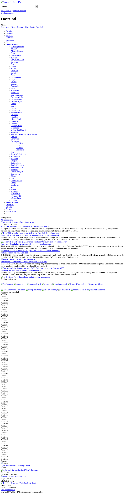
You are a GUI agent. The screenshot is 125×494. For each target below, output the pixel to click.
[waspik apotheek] (59, 284)
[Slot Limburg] (7, 284)
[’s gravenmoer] (20, 284)
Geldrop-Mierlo (17, 97)
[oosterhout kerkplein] (80, 290)
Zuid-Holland (11, 211)
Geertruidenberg (17, 95)
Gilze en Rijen (16, 101)
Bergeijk (14, 58)
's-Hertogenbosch (17, 47)
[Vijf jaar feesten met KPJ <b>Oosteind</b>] (18, 259)
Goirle (13, 104)
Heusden (14, 117)
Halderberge (15, 110)
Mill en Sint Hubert (18, 130)
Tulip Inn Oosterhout (28, 483)
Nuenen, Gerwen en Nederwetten (24, 134)
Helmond (14, 115)
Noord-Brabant (17, 27)
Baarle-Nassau (16, 55)
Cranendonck (16, 77)
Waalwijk (14, 191)
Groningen (10, 40)
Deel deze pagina (7, 13)
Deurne (13, 82)
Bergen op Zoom (17, 60)
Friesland (9, 36)
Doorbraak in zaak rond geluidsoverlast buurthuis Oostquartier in (30, 235)
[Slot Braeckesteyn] (50, 290)
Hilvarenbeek (16, 119)
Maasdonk (15, 128)
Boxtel (13, 73)
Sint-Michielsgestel (18, 165)
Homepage (5, 27)
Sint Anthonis (16, 163)
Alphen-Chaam (17, 51)
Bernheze (14, 62)
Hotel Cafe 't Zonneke (29, 470)
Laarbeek (14, 121)
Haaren (13, 108)
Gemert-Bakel (16, 99)
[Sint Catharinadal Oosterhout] (13, 290)
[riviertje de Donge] (34, 290)
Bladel (13, 66)
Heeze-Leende (16, 112)
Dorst (18, 145)
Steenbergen (15, 174)
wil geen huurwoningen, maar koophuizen (21, 270)
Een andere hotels (8, 490)
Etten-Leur (15, 93)
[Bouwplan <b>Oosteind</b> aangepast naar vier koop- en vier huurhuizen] (30, 251)
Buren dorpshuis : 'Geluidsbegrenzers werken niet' (24, 262)
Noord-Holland (12, 202)
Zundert (14, 200)
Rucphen (14, 159)
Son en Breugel (17, 172)
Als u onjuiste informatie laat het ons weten (17, 222)
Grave (13, 106)
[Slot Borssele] (64, 290)
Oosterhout (29, 27)
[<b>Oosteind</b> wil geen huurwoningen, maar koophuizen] (25, 277)
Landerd (14, 123)
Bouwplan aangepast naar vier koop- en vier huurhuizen (26, 244)
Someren (14, 170)
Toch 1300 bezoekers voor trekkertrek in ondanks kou (25, 226)
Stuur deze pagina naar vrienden (13, 11)
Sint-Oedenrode (17, 167)
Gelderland (10, 38)
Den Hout (19, 143)
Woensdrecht (16, 196)
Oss (12, 152)
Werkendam (15, 194)
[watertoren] (47, 284)
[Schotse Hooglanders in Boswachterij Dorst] (85, 284)
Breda (13, 75)
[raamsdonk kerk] (34, 284)
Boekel (13, 68)
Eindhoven (15, 90)
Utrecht (9, 207)
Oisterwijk (15, 139)
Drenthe (9, 31)
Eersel (13, 88)
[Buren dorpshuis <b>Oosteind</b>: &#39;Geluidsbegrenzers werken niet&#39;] (32, 268)
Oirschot (14, 137)
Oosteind (39, 27)
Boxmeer (14, 71)
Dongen (14, 84)
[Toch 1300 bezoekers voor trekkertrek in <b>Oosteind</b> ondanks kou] (30, 233)
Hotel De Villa (20, 476)
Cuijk (13, 79)
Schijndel (14, 161)
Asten (13, 53)
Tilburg (13, 176)
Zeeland (9, 209)
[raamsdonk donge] (97, 290)
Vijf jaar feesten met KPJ (14, 253)
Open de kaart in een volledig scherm (15, 465)
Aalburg (14, 49)
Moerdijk (14, 132)
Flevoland (10, 33)
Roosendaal (15, 156)
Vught (13, 187)
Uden (13, 178)
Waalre (13, 189)
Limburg (9, 42)
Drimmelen (15, 86)
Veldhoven (15, 185)
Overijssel (10, 205)
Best (12, 64)
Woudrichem (16, 198)
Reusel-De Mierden (18, 154)
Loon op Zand (16, 126)
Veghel (13, 183)
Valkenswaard (16, 181)
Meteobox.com (7, 220)
